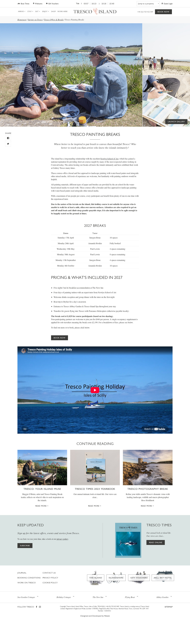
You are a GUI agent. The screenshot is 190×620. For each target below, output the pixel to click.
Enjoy (44, 11)
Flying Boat (130, 597)
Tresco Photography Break (147, 488)
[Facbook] (36, 607)
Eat (37, 11)
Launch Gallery (176, 122)
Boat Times (25, 4)
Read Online (155, 542)
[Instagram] (40, 607)
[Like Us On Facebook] (8, 138)
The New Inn (98, 597)
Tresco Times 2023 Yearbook (95, 488)
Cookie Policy (50, 582)
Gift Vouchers (53, 4)
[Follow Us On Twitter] (8, 144)
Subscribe (25, 546)
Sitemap (169, 607)
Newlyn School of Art (109, 158)
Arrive (21, 11)
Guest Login (168, 4)
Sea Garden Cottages (26, 597)
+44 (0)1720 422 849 (145, 12)
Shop (53, 11)
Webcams (38, 4)
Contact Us (49, 573)
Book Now (163, 12)
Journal (21, 573)
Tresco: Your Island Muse (42, 488)
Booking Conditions (28, 577)
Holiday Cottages (64, 597)
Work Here (62, 11)
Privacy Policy (50, 577)
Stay (30, 11)
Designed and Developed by (95, 616)
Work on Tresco (26, 582)
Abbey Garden (162, 597)
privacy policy (62, 539)
